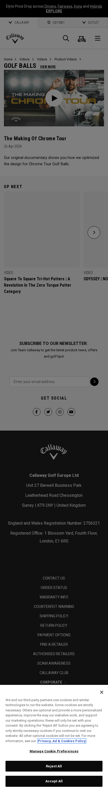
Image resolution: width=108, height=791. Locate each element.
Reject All (54, 766)
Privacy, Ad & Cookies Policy (62, 741)
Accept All (54, 781)
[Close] (101, 692)
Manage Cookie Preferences (54, 751)
